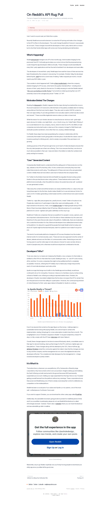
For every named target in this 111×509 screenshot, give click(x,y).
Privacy (82, 488)
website (58, 404)
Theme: (70, 488)
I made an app (57, 205)
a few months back (60, 83)
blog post (37, 105)
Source (77, 488)
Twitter (35, 484)
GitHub (31, 484)
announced (35, 60)
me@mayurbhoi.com (50, 484)
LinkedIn (41, 484)
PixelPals (79, 394)
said (37, 76)
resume (82, 5)
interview (54, 337)
